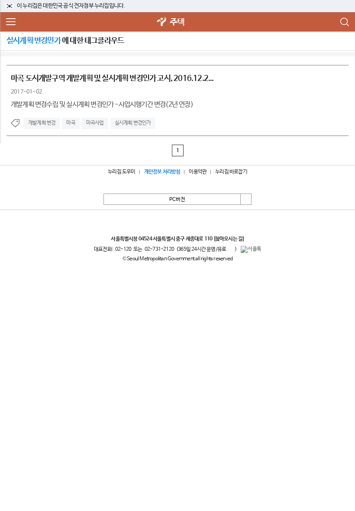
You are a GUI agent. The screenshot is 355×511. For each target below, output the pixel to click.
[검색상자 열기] (344, 22)
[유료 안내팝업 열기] (230, 249)
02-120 (123, 249)
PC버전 (177, 200)
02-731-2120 (159, 249)
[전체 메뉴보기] (10, 22)
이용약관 (198, 172)
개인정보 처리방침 (162, 172)
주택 (177, 22)
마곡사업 (95, 123)
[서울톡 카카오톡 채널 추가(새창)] (251, 249)
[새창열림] (161, 22)
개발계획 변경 (41, 123)
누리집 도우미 (121, 172)
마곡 (70, 123)
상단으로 (246, 199)
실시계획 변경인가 (133, 123)
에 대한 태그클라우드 (65, 40)
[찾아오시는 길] (228, 239)
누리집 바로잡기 (231, 172)
